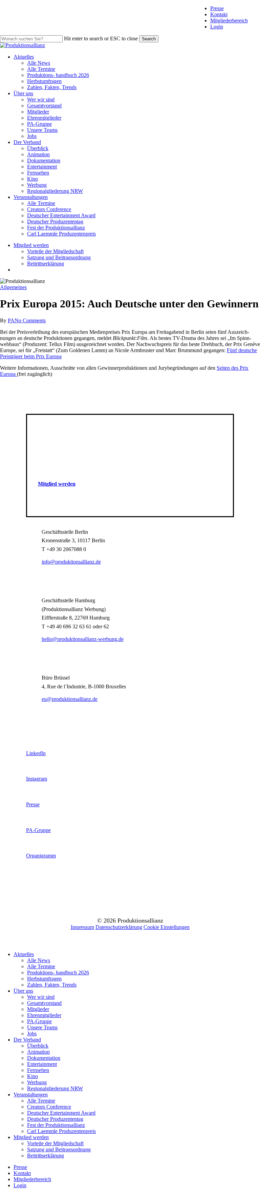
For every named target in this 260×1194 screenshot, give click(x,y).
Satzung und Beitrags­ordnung (59, 1149)
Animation (38, 1052)
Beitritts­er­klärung (45, 1155)
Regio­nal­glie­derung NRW (55, 1088)
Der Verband (27, 1040)
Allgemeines (13, 287)
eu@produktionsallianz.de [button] (70, 699)
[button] (56, 484)
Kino (32, 1076)
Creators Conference (49, 1107)
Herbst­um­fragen (44, 978)
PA (11, 320)
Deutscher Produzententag (55, 1119)
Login (216, 26)
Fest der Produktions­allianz (56, 1125)
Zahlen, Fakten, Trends (52, 985)
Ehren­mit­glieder (44, 1015)
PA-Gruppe (39, 1021)
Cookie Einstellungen (167, 927)
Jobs (32, 1033)
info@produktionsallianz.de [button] (71, 562)
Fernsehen (38, 1070)
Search (149, 38)
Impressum (82, 927)
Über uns (23, 991)
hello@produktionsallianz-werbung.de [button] (83, 639)
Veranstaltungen (31, 1094)
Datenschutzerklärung (118, 927)
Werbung (37, 1082)
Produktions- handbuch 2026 (58, 972)
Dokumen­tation (43, 1058)
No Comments (30, 320)
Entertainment (42, 1064)
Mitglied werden (31, 1137)
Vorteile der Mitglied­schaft (55, 1143)
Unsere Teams (42, 1027)
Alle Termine (41, 966)
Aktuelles (24, 954)
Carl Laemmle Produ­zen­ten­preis (61, 1131)
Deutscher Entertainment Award (61, 1113)
